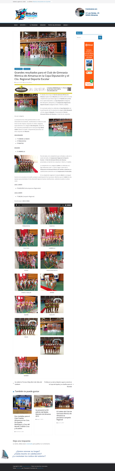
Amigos (65, 25)
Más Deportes (27, 68)
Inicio (16, 25)
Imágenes (43, 25)
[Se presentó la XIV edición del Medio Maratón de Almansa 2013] (43, 396)
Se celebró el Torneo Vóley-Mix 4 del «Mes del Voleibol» (28, 383)
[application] (43, 205)
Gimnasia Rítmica (18, 68)
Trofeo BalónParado (54, 25)
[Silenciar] (65, 205)
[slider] (69, 205)
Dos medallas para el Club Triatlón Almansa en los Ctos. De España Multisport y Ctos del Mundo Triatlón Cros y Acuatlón (22, 422)
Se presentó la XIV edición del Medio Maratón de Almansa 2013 (43, 413)
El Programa (34, 25)
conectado (29, 444)
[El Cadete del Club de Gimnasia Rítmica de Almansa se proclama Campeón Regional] (64, 396)
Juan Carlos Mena (28, 82)
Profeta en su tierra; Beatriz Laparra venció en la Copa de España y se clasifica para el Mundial (58, 384)
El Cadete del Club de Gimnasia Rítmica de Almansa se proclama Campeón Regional (64, 415)
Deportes (23, 25)
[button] (26, 25)
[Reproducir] (16, 205)
